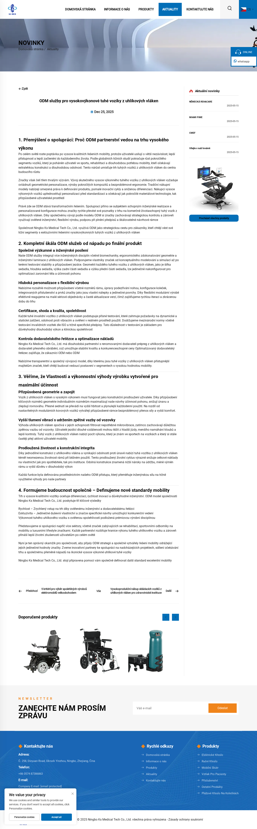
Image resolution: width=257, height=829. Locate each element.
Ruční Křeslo (209, 761)
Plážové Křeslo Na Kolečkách (220, 793)
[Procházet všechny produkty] (214, 188)
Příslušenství (210, 780)
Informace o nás (117, 9)
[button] (165, 617)
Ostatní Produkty (212, 787)
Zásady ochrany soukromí (185, 819)
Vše (99, 591)
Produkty (146, 9)
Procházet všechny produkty (214, 218)
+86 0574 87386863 (30, 773)
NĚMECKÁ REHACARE (200, 101)
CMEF (192, 133)
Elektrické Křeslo (212, 755)
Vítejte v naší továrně (199, 148)
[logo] (12, 9)
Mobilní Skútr (210, 767)
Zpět (25, 88)
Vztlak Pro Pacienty (214, 774)
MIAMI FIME (195, 117)
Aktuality (170, 9)
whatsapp (243, 61)
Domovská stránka (80, 9)
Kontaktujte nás (200, 9)
